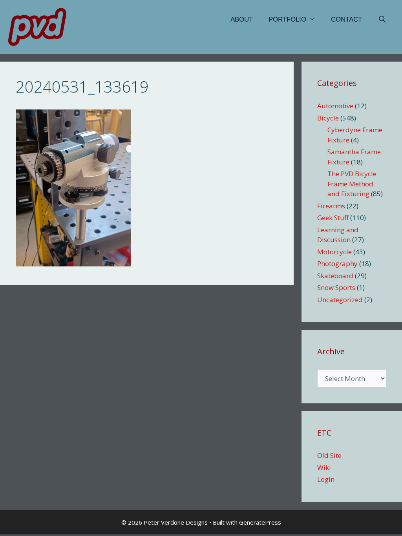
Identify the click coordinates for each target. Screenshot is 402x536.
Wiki (324, 467)
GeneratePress (260, 522)
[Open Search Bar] (382, 19)
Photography (337, 263)
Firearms (331, 205)
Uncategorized (340, 299)
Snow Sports (336, 287)
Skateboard (335, 275)
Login (325, 479)
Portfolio (287, 19)
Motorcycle (334, 251)
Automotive (335, 105)
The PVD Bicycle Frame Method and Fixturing (351, 183)
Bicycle (328, 117)
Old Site (329, 455)
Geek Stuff (333, 217)
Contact (346, 19)
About (241, 19)
